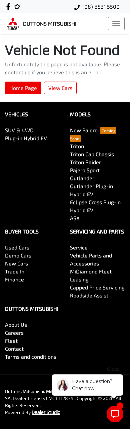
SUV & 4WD (19, 130)
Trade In (14, 271)
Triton (77, 146)
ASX (75, 218)
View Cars (60, 88)
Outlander (82, 178)
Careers (14, 332)
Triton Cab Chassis (92, 154)
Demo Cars (18, 255)
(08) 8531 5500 (101, 6)
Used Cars (17, 247)
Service (79, 247)
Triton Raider (85, 162)
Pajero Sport (85, 170)
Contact (14, 348)
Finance (14, 279)
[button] (116, 23)
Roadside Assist (89, 295)
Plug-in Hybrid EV (26, 138)
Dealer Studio (46, 412)
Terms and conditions (30, 356)
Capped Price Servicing (97, 287)
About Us (16, 324)
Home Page (23, 88)
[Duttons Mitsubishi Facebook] (9, 6)
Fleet (11, 340)
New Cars (16, 263)
